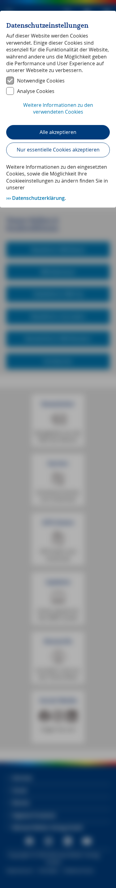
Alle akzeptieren (58, 132)
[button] (58, 112)
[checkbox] (58, 80)
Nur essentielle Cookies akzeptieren (58, 150)
